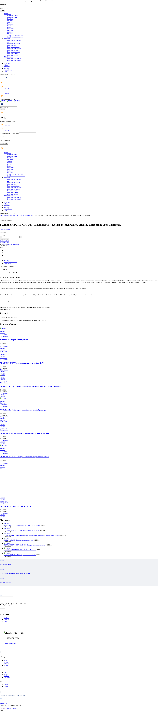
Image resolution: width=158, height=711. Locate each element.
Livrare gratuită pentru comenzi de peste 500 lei (15, 573)
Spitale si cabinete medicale (24, 215)
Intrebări (6, 686)
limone (10, 244)
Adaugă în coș (4, 239)
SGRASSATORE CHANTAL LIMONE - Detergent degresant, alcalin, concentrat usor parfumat (32, 535)
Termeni (6, 665)
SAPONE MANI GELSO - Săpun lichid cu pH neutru (20, 550)
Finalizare (6, 676)
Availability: (3, 220)
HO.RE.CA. (12, 215)
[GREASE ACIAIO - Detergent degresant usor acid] (7, 538)
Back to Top (3, 703)
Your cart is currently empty (8, 121)
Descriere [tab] (6, 260)
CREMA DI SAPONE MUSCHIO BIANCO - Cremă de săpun (22, 525)
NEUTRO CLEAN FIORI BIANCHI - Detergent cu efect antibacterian (25, 545)
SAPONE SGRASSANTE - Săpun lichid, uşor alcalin (20, 555)
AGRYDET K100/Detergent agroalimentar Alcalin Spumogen (23, 410)
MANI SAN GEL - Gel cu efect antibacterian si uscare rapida (22, 530)
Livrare (6, 662)
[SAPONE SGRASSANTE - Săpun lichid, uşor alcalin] (7, 553)
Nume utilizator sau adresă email (9, 133)
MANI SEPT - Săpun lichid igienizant (14, 340)
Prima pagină (4, 215)
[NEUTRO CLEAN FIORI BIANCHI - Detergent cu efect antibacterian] (7, 543)
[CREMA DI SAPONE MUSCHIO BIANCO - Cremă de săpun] (7, 523)
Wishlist (7, 93)
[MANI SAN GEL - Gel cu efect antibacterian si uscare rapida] (7, 528)
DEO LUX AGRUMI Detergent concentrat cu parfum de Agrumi (24, 433)
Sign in (6, 88)
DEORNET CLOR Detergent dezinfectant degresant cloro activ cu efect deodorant (31, 386)
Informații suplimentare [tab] (10, 262)
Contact (6, 684)
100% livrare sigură (6, 582)
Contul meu (7, 677)
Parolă (2, 137)
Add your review (5, 229)
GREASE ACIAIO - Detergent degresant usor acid (19, 540)
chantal (5, 244)
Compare (2, 708)
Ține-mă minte (6, 140)
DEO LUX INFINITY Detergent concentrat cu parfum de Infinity (24, 457)
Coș (5, 672)
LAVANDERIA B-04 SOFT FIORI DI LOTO (17, 506)
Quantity (2, 235)
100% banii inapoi (5, 564)
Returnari (6, 664)
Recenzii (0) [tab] (7, 263)
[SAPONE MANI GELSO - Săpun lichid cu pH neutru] (7, 548)
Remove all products (12, 708)
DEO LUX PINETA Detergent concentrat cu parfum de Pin (22, 363)
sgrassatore (16, 244)
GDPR (6, 660)
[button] (4, 336)
